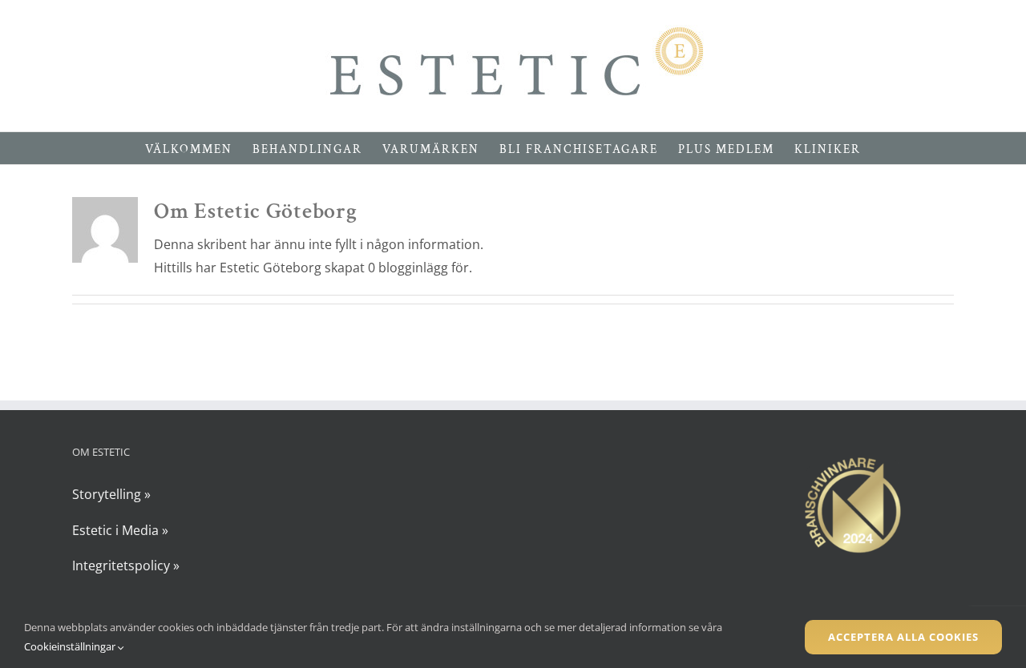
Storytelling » (111, 494)
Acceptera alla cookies (903, 637)
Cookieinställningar (71, 646)
